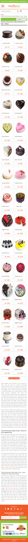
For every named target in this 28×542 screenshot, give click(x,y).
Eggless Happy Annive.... (20, 299)
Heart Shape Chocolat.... (20, 113)
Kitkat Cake (19, 206)
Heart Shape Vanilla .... (7, 159)
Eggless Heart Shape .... (7, 229)
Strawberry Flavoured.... (20, 183)
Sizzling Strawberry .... (20, 229)
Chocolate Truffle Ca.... (20, 66)
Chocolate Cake (6, 43)
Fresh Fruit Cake (19, 43)
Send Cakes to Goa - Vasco (18, 422)
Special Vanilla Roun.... (7, 183)
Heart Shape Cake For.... (7, 113)
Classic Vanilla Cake (6, 346)
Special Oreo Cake (6, 253)
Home (2, 14)
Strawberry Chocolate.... (20, 276)
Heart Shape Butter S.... (20, 90)
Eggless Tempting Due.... (7, 299)
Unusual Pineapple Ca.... (20, 253)
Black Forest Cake (6, 90)
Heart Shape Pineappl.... (7, 136)
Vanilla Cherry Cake (6, 206)
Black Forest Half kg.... (20, 159)
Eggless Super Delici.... (20, 322)
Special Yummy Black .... (20, 346)
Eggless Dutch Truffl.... (20, 369)
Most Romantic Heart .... (7, 369)
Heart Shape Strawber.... (20, 136)
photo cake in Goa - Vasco (15, 486)
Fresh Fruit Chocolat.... (7, 66)
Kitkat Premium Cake (7, 322)
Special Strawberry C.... (7, 276)
